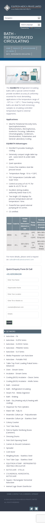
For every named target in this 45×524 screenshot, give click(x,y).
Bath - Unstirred (12, 385)
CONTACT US (17, 494)
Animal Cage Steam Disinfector (19, 486)
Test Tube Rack (12, 426)
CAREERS (27, 494)
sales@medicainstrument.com (21, 259)
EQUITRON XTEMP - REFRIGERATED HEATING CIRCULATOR (21, 464)
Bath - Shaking (12, 396)
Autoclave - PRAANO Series (17, 348)
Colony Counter (12, 422)
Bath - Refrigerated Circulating (18, 389)
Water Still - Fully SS (14, 411)
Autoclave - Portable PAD (16, 359)
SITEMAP (35, 494)
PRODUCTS (16, 48)
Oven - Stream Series (14, 369)
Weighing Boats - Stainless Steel (19, 455)
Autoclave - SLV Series (15, 351)
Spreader (10, 448)
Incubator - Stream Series (16, 373)
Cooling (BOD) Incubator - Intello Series (22, 381)
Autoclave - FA (12, 336)
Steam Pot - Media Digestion (18, 393)
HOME (8, 48)
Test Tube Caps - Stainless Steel (19, 459)
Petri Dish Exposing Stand (16, 440)
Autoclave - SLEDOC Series (17, 344)
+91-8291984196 (14, 274)
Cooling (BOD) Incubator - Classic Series (22, 377)
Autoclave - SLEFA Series (16, 340)
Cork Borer (10, 452)
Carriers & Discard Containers (18, 444)
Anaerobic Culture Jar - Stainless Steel (21, 418)
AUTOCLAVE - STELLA (15, 470)
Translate (37, 28)
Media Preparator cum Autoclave (19, 355)
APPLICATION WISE (29, 48)
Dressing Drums (12, 436)
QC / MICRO (10, 51)
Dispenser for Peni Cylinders (17, 407)
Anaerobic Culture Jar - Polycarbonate (21, 414)
